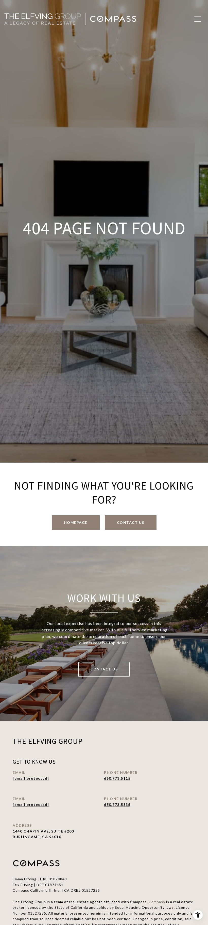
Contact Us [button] (130, 522)
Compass (157, 902)
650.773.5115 (117, 778)
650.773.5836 (117, 804)
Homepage (76, 522)
